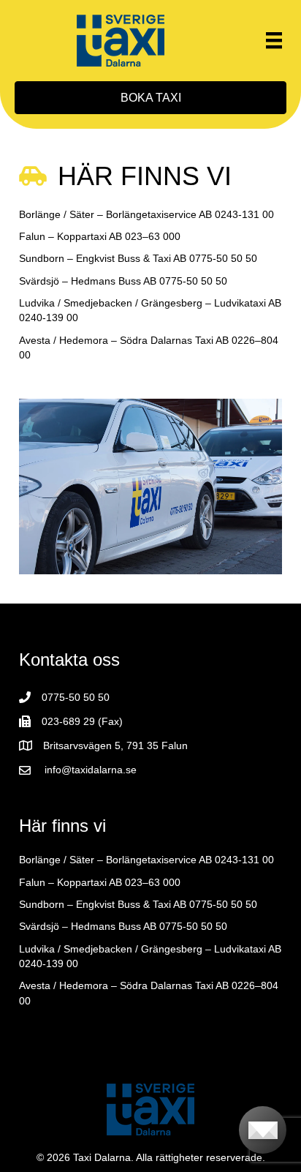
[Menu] (274, 40)
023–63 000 (152, 236)
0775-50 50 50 (223, 258)
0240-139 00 (48, 317)
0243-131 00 (244, 214)
